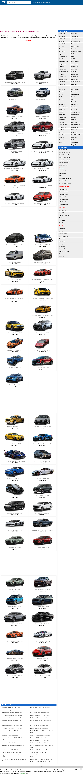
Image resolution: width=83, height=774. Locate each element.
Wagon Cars (62, 241)
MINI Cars (74, 69)
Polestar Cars (62, 117)
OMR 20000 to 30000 (64, 155)
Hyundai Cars (62, 44)
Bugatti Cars (62, 89)
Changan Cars (75, 94)
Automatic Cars (63, 171)
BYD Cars (73, 119)
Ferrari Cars (62, 74)
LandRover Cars (63, 56)
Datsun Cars (62, 140)
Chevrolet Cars (75, 44)
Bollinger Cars (75, 114)
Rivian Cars (62, 114)
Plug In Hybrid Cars (64, 215)
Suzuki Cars (74, 49)
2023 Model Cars (63, 197)
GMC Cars (73, 59)
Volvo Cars (62, 84)
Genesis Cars (62, 104)
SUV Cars (61, 231)
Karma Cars (74, 127)
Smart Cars (62, 135)
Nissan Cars (62, 38)
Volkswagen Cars (63, 61)
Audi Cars (73, 38)
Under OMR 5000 (63, 165)
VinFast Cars (62, 127)
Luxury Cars (62, 244)
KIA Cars (61, 41)
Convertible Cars (63, 236)
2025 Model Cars (63, 192)
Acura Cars (62, 102)
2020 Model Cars (63, 204)
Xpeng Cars (74, 132)
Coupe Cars (62, 239)
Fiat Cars (61, 97)
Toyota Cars (74, 36)
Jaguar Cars (62, 54)
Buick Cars (62, 109)
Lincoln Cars (62, 76)
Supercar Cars (62, 249)
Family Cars (62, 254)
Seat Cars (73, 97)
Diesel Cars (62, 223)
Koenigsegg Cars (75, 112)
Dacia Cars (74, 137)
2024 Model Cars (63, 194)
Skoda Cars (62, 81)
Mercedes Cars (75, 46)
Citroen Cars (74, 79)
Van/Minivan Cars (64, 251)
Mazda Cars (74, 66)
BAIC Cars (61, 99)
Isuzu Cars (74, 122)
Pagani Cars (74, 104)
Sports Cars (62, 246)
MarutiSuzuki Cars (76, 135)
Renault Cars (62, 59)
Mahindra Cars (63, 124)
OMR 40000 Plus (63, 150)
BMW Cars (74, 33)
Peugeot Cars (62, 64)
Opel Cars (73, 71)
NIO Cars (61, 129)
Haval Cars (74, 92)
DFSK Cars (61, 137)
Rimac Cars (74, 109)
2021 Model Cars (63, 202)
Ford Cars (61, 46)
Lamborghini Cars (76, 51)
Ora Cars (61, 132)
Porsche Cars (62, 49)
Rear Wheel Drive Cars (65, 181)
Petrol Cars (62, 220)
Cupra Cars (74, 129)
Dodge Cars (62, 66)
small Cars (61, 256)
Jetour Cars (62, 145)
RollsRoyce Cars (63, 79)
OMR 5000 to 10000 (64, 162)
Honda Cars (62, 33)
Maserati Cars (75, 61)
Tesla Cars (74, 107)
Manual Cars (62, 173)
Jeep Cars (73, 56)
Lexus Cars (62, 36)
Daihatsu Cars (75, 89)
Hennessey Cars (75, 124)
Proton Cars (74, 102)
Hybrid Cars (62, 213)
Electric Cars (62, 210)
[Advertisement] (41, 17)
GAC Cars (73, 99)
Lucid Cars (74, 140)
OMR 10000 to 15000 (64, 160)
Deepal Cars (74, 145)
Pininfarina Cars (63, 107)
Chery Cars (74, 84)
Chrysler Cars (62, 69)
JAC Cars (61, 87)
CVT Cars (61, 176)
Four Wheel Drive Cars (65, 183)
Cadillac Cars (74, 54)
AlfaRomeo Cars (75, 87)
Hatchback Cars (63, 233)
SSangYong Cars (75, 81)
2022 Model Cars (63, 199)
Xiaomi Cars (74, 142)
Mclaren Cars (74, 76)
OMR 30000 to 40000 (64, 152)
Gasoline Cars (62, 218)
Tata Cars (61, 122)
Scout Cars (61, 142)
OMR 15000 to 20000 (64, 157)
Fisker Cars (62, 119)
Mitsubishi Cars (75, 41)
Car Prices (41, 767)
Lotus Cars (61, 112)
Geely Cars (61, 92)
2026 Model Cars (63, 189)
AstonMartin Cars (63, 71)
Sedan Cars (62, 228)
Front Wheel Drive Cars (65, 178)
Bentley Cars (74, 74)
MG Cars (61, 94)
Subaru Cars (74, 64)
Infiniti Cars (62, 51)
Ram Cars (73, 117)
